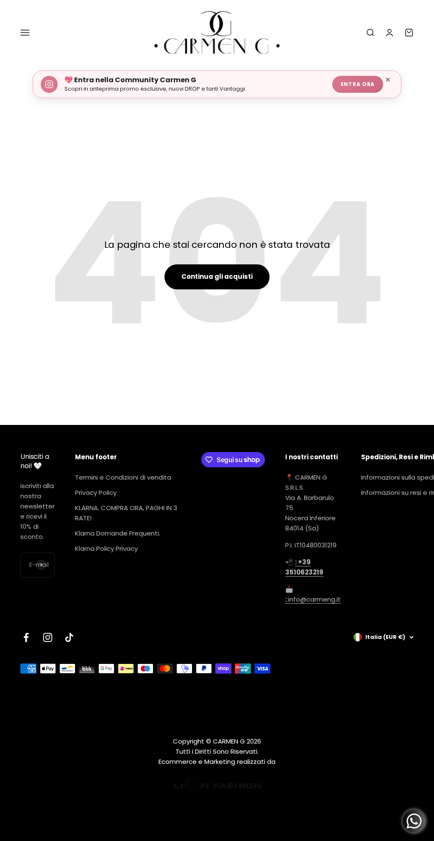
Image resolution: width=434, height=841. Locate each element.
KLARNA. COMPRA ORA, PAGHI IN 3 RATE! (126, 512)
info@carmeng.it (313, 599)
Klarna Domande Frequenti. (117, 533)
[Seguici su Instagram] (47, 637)
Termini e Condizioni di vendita (123, 477)
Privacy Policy (96, 492)
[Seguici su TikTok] (69, 637)
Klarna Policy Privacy (106, 548)
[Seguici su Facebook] (26, 637)
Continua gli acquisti (217, 276)
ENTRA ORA (358, 84)
